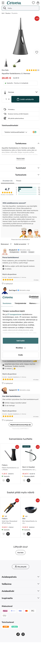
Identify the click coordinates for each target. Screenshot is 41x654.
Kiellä (20, 355)
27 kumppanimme (14, 314)
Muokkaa (19, 348)
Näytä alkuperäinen (9, 274)
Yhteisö (18, 181)
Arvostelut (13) (7, 181)
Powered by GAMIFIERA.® (20, 428)
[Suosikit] (33, 2)
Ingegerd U (13, 390)
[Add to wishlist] (36, 52)
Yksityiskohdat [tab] (20, 303)
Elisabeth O (13, 250)
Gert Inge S (13, 290)
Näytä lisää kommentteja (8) (20, 425)
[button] (5, 8)
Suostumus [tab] (7, 303)
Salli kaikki (21, 340)
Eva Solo (20, 552)
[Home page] (14, 4)
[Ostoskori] (38, 2)
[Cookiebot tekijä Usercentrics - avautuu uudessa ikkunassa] (29, 297)
